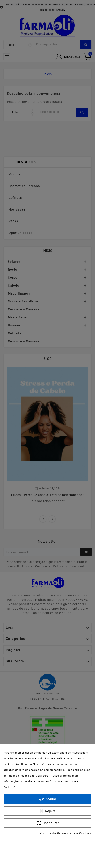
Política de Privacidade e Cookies (65, 833)
